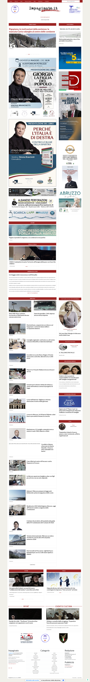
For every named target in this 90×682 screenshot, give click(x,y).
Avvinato (54, 659)
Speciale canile (61, 355)
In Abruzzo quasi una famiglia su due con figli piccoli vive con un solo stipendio (41, 477)
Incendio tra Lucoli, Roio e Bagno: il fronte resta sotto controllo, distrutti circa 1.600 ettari (40, 356)
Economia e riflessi (35, 670)
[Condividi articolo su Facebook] (53, 48)
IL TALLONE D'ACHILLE (66, 352)
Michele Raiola (12, 266)
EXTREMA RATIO (54, 669)
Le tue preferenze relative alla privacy (51, 680)
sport (26, 606)
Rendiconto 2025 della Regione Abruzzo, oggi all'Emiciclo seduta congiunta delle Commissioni (41, 507)
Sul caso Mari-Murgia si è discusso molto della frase (70, 334)
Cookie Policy (80, 677)
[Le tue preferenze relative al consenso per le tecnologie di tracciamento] (87, 679)
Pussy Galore (70, 330)
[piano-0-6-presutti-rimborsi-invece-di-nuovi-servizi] (17, 373)
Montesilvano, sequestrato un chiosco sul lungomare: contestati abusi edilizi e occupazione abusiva (40, 326)
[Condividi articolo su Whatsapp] (54, 48)
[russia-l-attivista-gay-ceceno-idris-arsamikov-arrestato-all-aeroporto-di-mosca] (26, 580)
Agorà (32, 222)
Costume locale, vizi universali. (70, 299)
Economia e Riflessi (70, 394)
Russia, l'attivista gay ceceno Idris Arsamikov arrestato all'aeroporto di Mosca (23, 589)
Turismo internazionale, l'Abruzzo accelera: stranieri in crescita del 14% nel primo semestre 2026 (40, 537)
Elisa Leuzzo (62, 43)
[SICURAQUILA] (75, 9)
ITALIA (63, 570)
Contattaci (47, 1)
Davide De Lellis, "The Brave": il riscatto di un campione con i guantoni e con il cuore (23, 622)
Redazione (12, 48)
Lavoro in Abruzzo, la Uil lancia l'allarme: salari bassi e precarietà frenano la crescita (41, 415)
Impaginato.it (10, 653)
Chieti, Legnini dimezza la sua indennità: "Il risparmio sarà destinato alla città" (29, 30)
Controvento (54, 665)
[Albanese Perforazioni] (32, 203)
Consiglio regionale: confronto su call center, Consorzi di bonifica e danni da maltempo (41, 340)
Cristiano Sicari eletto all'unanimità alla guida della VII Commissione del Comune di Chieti (41, 522)
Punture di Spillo (54, 658)
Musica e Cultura (28, 1)
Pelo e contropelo (54, 661)
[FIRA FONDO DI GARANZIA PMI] (70, 154)
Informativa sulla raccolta (32, 680)
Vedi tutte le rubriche (32, 293)
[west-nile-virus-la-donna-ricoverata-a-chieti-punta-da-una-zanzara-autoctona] (20, 306)
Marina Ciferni (73, 426)
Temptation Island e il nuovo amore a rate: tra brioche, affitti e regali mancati (69, 434)
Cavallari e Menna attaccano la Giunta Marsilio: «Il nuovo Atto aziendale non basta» (47, 448)
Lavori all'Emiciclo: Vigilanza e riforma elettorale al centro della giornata (38, 400)
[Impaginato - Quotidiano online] (45, 9)
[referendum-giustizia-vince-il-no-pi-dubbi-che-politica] (70, 32)
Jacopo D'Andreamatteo (13, 625)
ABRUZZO (35, 653)
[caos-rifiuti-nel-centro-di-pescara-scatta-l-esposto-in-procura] (17, 465)
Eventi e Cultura (54, 654)
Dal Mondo (40, 1)
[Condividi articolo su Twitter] (52, 48)
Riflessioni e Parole (70, 361)
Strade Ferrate (54, 657)
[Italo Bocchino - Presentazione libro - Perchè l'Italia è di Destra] (32, 153)
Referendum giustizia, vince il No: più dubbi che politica (69, 40)
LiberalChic (75, 346)
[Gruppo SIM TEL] (32, 192)
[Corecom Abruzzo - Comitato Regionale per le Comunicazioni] (70, 201)
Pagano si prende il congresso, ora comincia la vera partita (27, 237)
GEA (54, 662)
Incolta (36, 661)
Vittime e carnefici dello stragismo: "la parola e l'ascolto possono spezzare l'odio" (61, 622)
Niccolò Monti (12, 594)
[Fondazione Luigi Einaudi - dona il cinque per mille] (70, 58)
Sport (21, 1)
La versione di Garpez (35, 666)
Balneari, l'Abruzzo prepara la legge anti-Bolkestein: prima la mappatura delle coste (40, 492)
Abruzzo (16, 1)
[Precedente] (43, 644)
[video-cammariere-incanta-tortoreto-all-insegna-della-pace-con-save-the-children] (32, 253)
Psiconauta (35, 663)
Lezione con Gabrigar (35, 671)
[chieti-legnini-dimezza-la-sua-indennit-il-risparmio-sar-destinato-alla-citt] (32, 41)
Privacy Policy (74, 677)
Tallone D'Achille (70, 341)
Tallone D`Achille (74, 345)
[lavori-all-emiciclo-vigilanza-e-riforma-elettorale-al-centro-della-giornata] (17, 403)
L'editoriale (70, 24)
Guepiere (35, 662)
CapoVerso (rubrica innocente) (35, 659)
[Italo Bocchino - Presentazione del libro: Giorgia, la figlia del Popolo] (32, 87)
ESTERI (26, 570)
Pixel (70, 421)
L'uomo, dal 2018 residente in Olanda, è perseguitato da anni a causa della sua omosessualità (26, 592)
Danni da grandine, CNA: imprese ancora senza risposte (44, 314)
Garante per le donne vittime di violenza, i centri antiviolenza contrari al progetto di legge (40, 386)
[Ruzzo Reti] (32, 215)
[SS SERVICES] (45, 638)
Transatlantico (36, 655)
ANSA (54, 663)
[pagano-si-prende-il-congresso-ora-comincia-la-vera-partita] (32, 230)
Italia (35, 1)
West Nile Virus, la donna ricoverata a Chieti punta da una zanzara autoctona (19, 315)
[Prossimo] (46, 644)
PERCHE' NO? (36, 667)
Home (11, 1)
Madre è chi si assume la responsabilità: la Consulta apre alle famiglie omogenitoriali (69, 377)
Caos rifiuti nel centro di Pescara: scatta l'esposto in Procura (39, 462)
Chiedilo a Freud (54, 666)
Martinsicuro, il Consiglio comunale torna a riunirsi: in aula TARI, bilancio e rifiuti (40, 430)
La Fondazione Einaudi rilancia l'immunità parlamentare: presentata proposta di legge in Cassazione (61, 589)
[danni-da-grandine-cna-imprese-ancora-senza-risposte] (45, 306)
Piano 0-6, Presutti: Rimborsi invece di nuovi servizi (40, 370)
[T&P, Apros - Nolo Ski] (14, 9)
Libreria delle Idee (32, 271)
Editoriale (54, 655)
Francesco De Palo (35, 657)
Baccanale (35, 665)
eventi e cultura (63, 606)
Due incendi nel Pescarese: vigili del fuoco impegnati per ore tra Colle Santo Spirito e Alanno (40, 552)
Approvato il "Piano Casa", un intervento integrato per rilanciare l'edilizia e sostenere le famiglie (70, 410)
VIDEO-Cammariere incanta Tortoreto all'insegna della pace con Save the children (32, 263)
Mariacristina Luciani (63, 415)
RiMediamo (35, 658)
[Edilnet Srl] (70, 80)
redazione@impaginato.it (45, 17)
